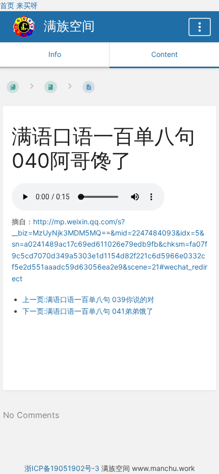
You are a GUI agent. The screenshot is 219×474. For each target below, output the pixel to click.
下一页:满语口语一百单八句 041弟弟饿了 (87, 311)
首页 (7, 5)
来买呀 (27, 5)
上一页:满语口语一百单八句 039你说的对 (88, 299)
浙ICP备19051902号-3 (61, 468)
